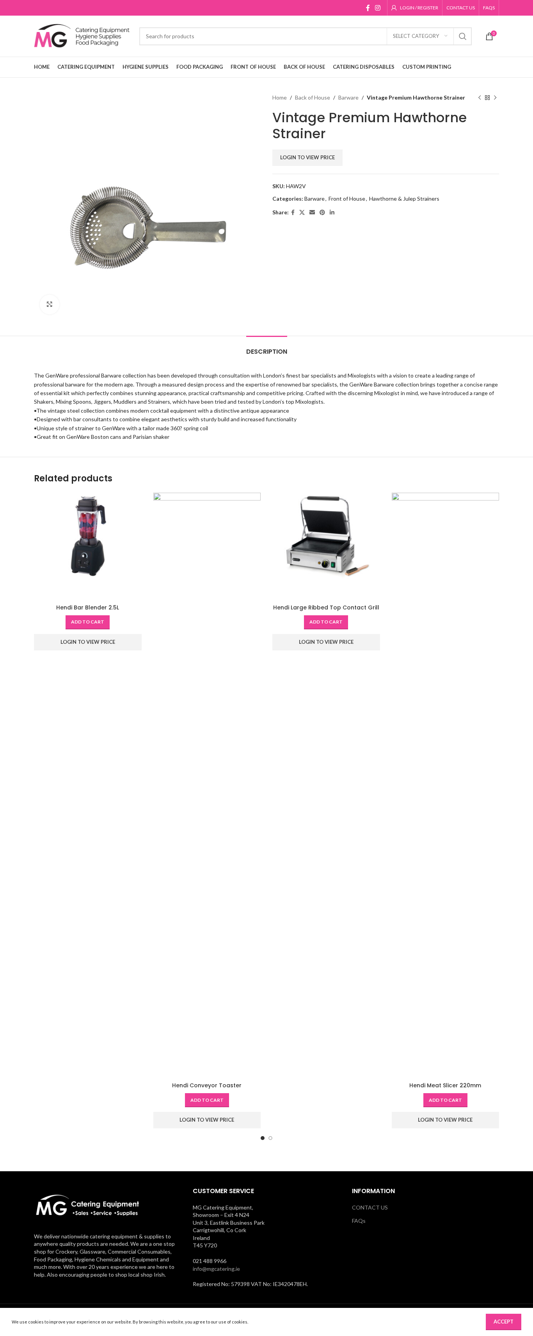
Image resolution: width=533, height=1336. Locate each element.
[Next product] (495, 98)
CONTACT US (370, 1207)
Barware (348, 97)
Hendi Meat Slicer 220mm (445, 1085)
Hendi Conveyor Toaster (207, 1085)
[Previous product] (479, 98)
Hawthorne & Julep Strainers (404, 198)
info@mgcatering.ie (216, 1268)
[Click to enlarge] (49, 304)
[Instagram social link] (378, 8)
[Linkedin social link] (332, 212)
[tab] (266, 348)
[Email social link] (312, 212)
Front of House (347, 198)
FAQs (359, 1220)
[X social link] (302, 212)
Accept (503, 1321)
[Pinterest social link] (322, 212)
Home (279, 97)
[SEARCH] (463, 36)
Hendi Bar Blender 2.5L (87, 607)
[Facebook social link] (367, 8)
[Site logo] (82, 35)
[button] (88, 622)
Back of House (312, 97)
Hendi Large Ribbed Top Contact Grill (326, 607)
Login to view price (307, 157)
